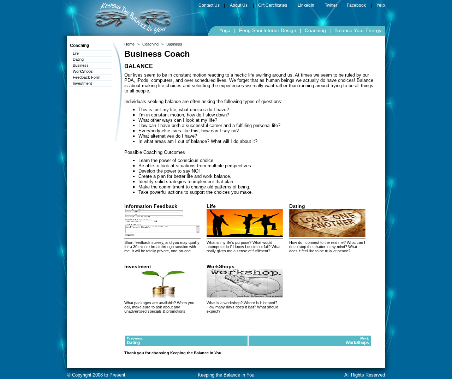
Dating (78, 59)
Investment (82, 83)
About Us (239, 5)
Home (129, 44)
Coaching (315, 30)
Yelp (380, 5)
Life (76, 53)
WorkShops (83, 71)
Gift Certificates (272, 5)
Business (81, 65)
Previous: (135, 338)
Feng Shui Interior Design (267, 30)
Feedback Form (86, 77)
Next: (364, 338)
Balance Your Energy (357, 30)
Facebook (356, 5)
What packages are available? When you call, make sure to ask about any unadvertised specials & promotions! (159, 307)
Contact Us (209, 5)
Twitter (331, 5)
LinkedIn (306, 5)
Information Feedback (150, 206)
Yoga (225, 30)
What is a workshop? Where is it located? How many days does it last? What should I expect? (243, 307)
